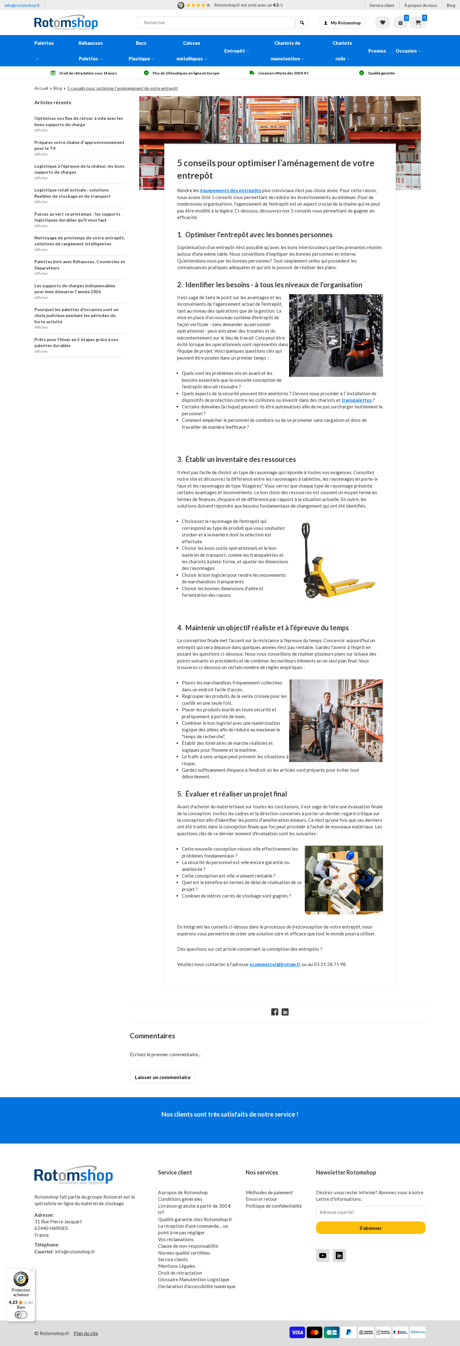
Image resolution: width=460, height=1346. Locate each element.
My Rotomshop (346, 22)
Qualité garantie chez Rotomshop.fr (195, 1219)
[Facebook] (275, 1012)
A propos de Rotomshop (183, 1192)
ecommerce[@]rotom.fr (275, 964)
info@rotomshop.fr (22, 5)
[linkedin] (339, 1255)
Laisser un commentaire (163, 1077)
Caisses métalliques (189, 50)
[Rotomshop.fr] (81, 22)
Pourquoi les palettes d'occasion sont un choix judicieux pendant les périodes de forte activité (76, 315)
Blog (451, 5)
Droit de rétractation (180, 1273)
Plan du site (86, 1333)
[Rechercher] (302, 22)
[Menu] (31, 1272)
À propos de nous (420, 5)
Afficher (41, 130)
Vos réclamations (176, 1239)
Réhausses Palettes (91, 50)
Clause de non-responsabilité (188, 1246)
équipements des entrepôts (230, 190)
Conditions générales (180, 1199)
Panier (418, 22)
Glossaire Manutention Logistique (193, 1279)
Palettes (44, 43)
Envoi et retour (261, 1199)
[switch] (21, 1314)
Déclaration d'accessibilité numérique (197, 1286)
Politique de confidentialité (274, 1206)
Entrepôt (234, 51)
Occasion (406, 51)
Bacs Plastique (139, 50)
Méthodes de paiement (269, 1192)
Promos (377, 51)
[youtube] (322, 1255)
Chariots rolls (342, 50)
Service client (382, 5)
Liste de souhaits (382, 22)
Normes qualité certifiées (184, 1253)
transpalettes (356, 400)
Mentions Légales (176, 1266)
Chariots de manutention (285, 50)
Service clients (173, 1259)
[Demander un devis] (400, 22)
